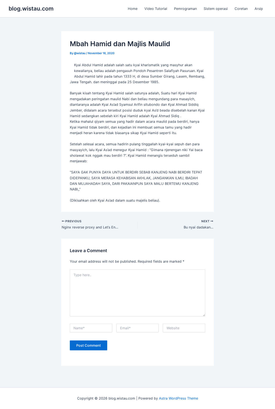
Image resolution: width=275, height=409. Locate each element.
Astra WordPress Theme (178, 398)
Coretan (241, 8)
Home (133, 8)
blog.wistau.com (31, 8)
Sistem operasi (216, 8)
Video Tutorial (155, 8)
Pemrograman (185, 8)
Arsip (259, 8)
